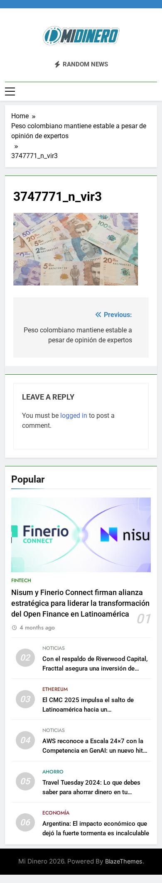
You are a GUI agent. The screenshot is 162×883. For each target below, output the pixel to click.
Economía (55, 813)
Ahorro (53, 772)
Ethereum (55, 689)
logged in (73, 416)
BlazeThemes (123, 861)
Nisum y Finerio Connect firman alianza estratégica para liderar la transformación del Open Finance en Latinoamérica (80, 603)
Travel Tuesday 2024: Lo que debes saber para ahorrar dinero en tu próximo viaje (91, 792)
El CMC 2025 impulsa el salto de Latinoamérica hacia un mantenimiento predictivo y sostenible (95, 709)
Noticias (53, 648)
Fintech (21, 580)
